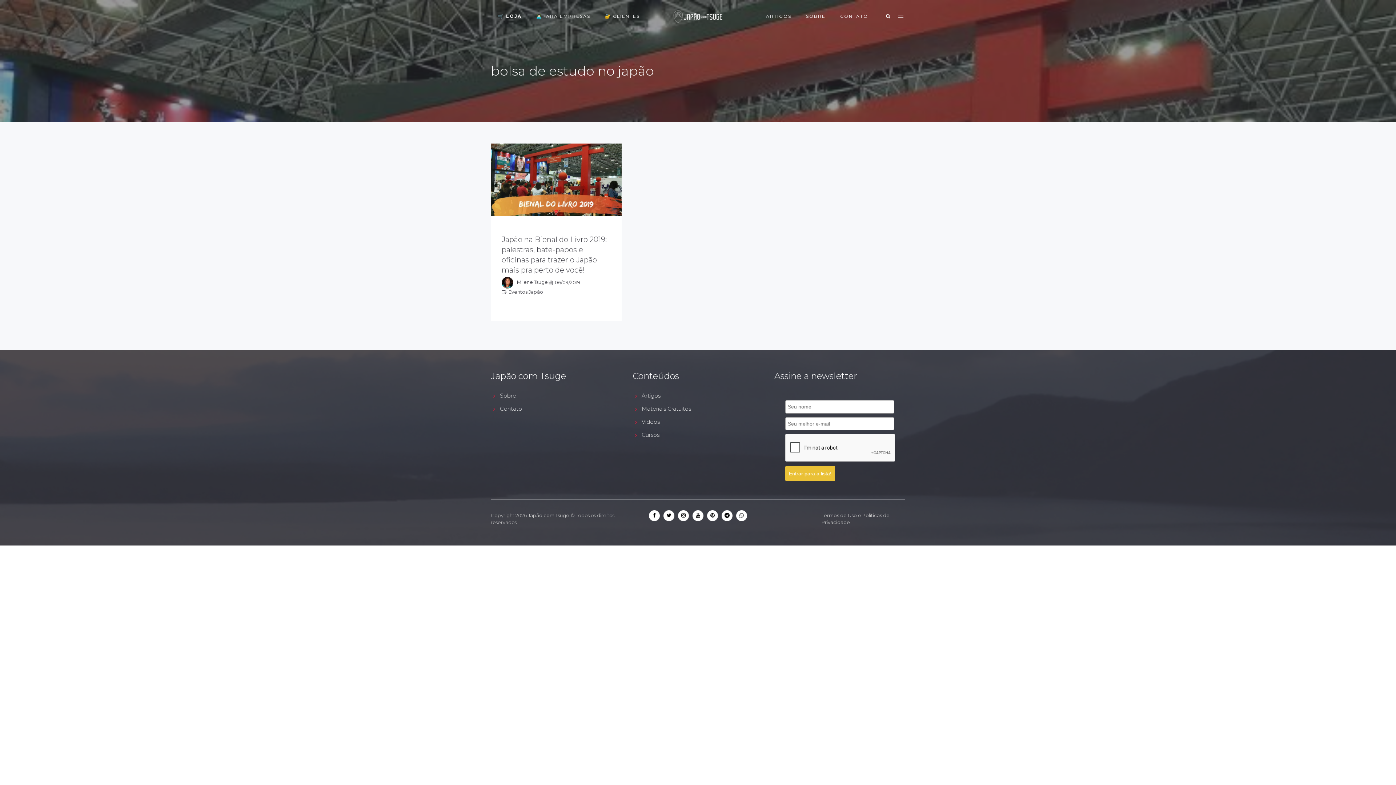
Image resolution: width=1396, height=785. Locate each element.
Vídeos (651, 421)
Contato (854, 16)
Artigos (778, 16)
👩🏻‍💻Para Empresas (563, 16)
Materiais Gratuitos (666, 408)
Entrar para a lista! (810, 473)
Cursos (650, 434)
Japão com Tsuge (548, 515)
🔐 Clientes (622, 16)
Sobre (816, 16)
